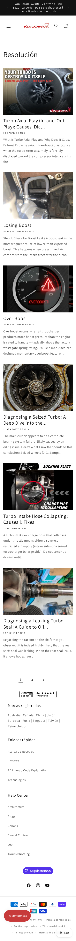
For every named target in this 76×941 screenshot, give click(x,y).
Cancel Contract (19, 835)
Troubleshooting (19, 854)
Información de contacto (51, 932)
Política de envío (24, 932)
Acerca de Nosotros (21, 751)
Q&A (10, 844)
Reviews (13, 761)
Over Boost (15, 318)
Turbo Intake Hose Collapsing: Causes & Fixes (35, 519)
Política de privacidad (26, 926)
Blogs (11, 816)
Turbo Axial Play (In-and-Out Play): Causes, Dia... (34, 123)
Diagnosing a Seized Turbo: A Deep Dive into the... (34, 420)
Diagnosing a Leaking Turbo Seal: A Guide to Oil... (33, 624)
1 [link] (20, 679)
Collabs (13, 826)
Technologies (17, 780)
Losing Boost (17, 225)
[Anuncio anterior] (7, 7)
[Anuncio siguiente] (68, 7)
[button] (8, 25)
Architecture (16, 807)
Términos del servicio (54, 926)
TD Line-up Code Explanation (28, 770)
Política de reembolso (58, 919)
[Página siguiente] (55, 679)
